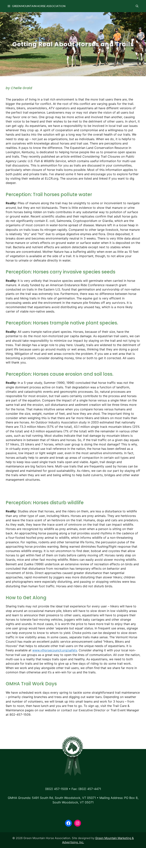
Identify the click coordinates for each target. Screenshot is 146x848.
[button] (137, 6)
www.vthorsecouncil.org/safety (54, 650)
